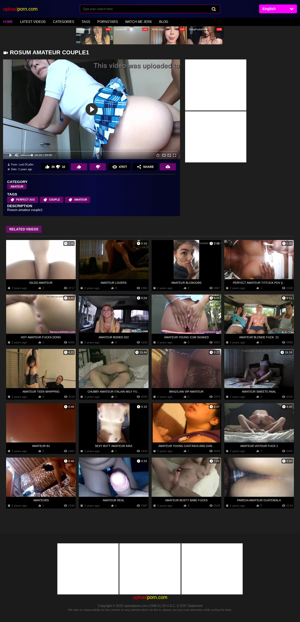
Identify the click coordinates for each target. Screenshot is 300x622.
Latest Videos (33, 21)
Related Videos (23, 229)
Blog (163, 21)
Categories (63, 21)
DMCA (155, 605)
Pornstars (107, 21)
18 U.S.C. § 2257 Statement (182, 605)
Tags (85, 21)
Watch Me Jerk (138, 21)
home (8, 21)
